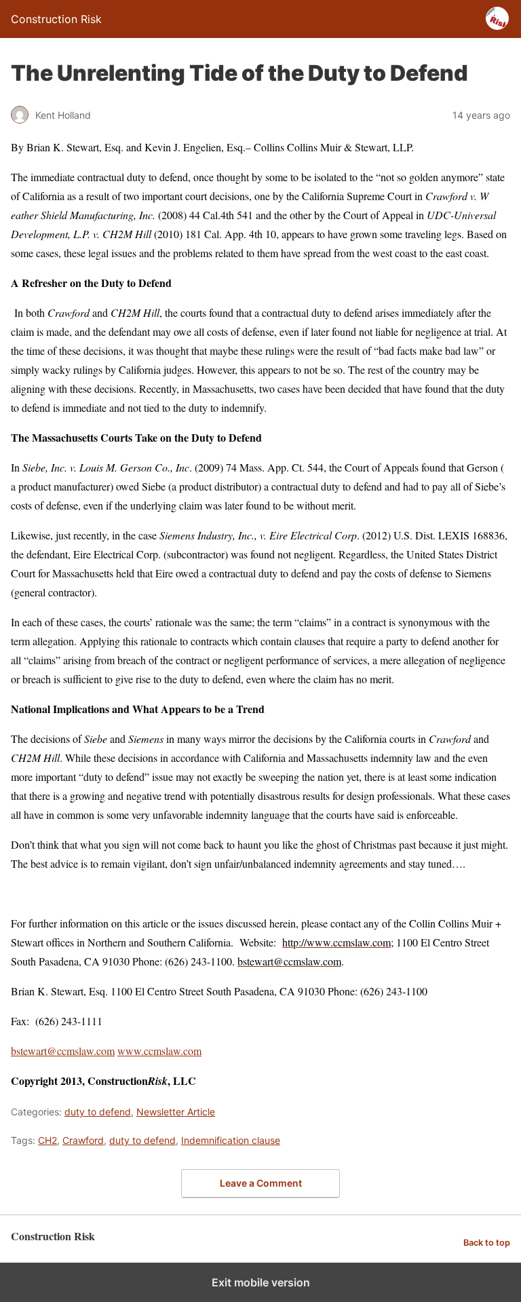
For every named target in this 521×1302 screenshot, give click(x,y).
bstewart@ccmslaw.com (63, 1050)
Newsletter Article (175, 1111)
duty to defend (97, 1111)
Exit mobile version (261, 1282)
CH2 (47, 1140)
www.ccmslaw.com (159, 1050)
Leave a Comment (261, 1183)
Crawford (83, 1140)
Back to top (486, 1243)
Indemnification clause (230, 1140)
